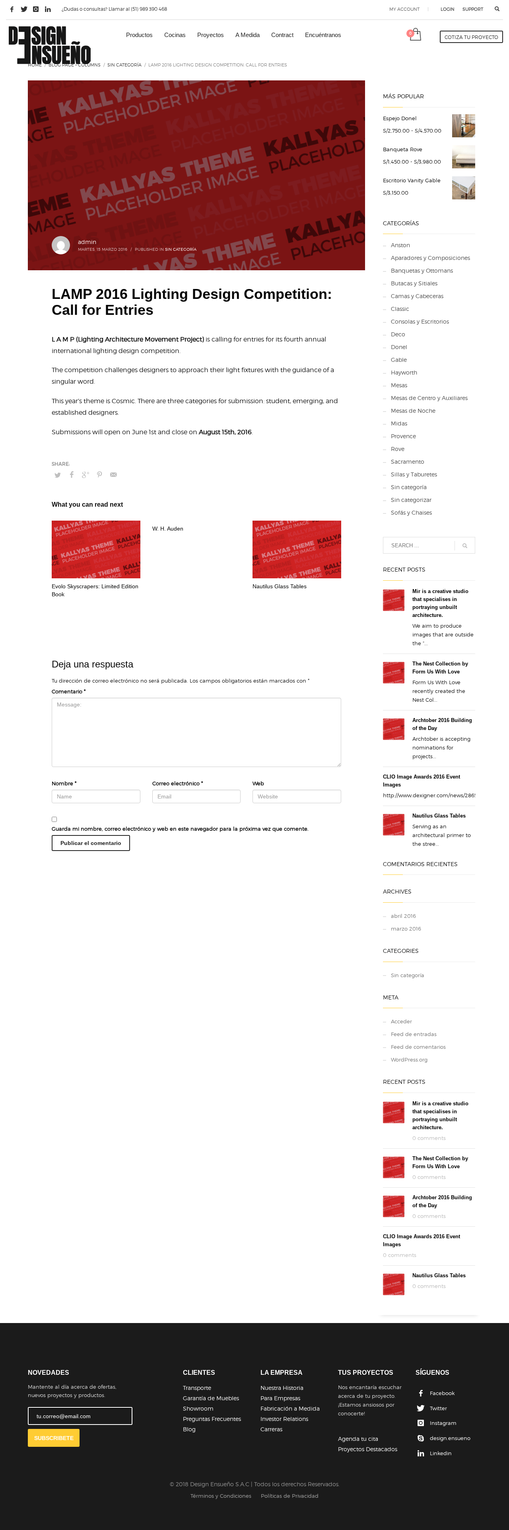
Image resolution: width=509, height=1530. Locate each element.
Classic (400, 308)
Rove (397, 448)
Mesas (399, 385)
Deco (398, 334)
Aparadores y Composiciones (430, 257)
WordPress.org (409, 1059)
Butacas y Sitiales (414, 283)
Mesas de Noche (413, 410)
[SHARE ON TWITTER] (58, 475)
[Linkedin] (48, 9)
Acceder (401, 1021)
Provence (403, 436)
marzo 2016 (406, 928)
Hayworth (404, 372)
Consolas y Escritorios (420, 321)
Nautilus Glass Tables (280, 586)
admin (87, 241)
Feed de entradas (414, 1034)
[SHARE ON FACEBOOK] (72, 475)
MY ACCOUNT (404, 9)
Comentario (68, 691)
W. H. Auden (167, 528)
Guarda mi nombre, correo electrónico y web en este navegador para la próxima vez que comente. (180, 828)
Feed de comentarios (418, 1047)
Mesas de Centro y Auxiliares (429, 397)
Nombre (64, 783)
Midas (399, 423)
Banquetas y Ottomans (422, 270)
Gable (399, 359)
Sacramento (407, 461)
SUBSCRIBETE (54, 1438)
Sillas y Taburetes (414, 474)
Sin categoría (180, 249)
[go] (465, 545)
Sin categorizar (411, 499)
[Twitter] (24, 9)
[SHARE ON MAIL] (113, 475)
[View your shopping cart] (415, 35)
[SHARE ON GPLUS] (85, 475)
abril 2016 (403, 916)
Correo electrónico (177, 783)
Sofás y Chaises (411, 512)
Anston (400, 245)
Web (258, 783)
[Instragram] (36, 9)
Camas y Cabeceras (417, 296)
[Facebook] (12, 9)
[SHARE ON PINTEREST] (99, 475)
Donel (399, 346)
